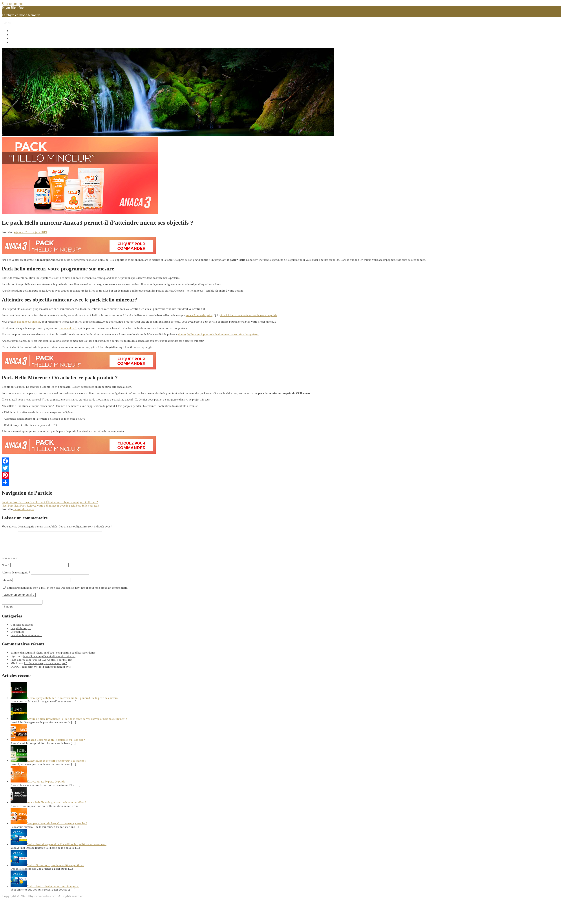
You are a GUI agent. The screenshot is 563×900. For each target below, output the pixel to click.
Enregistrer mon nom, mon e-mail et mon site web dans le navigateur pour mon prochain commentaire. (67, 587)
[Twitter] (281, 468)
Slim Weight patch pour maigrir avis (49, 666)
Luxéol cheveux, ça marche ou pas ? (45, 663)
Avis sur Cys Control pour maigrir (52, 659)
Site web (7, 580)
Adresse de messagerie (16, 572)
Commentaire (10, 558)
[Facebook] (281, 461)
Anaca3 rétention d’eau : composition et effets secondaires (60, 652)
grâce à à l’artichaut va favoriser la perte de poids (248, 315)
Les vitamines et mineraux (29, 31)
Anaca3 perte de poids (199, 315)
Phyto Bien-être (13, 7)
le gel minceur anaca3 (27, 321)
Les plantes (18, 38)
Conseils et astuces (24, 42)
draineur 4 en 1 (68, 328)
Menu (7, 23)
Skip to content (12, 4)
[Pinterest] (281, 475)
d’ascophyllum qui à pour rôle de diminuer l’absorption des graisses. (218, 334)
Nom (6, 565)
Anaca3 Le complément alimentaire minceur (49, 656)
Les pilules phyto (22, 35)
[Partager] (281, 482)
